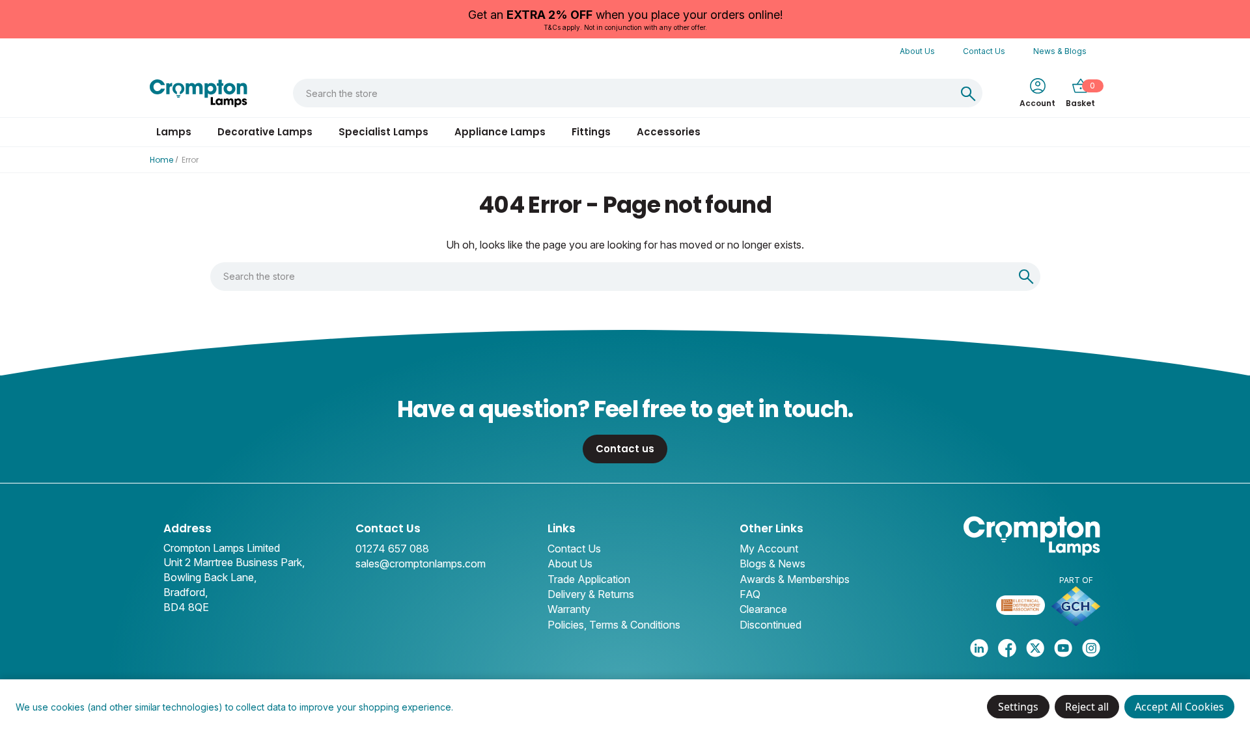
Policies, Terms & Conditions (614, 624)
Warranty (569, 609)
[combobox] (623, 93)
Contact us (625, 448)
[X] (1035, 648)
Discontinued (770, 624)
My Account (769, 548)
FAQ (750, 594)
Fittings (591, 132)
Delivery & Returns (591, 594)
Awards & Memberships (795, 579)
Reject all (1087, 707)
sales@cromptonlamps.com (420, 563)
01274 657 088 (392, 548)
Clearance (763, 609)
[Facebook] (1007, 648)
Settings (1018, 707)
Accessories (669, 132)
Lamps (173, 132)
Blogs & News (772, 563)
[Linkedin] (979, 648)
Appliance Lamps (500, 132)
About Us (917, 51)
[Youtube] (1063, 648)
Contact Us (984, 51)
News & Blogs (1060, 51)
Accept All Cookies (1179, 707)
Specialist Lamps (383, 132)
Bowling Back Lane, (210, 577)
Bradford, (185, 592)
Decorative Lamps (264, 132)
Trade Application (589, 579)
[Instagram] (1091, 648)
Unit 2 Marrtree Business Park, (234, 562)
